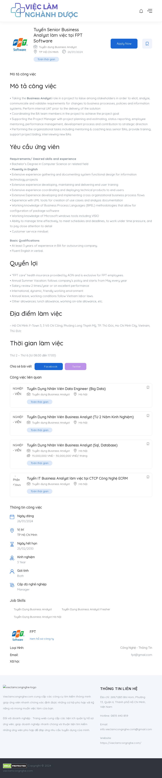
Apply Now (124, 43)
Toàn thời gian (46, 59)
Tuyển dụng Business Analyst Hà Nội (37, 617)
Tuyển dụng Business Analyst (58, 47)
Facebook (50, 366)
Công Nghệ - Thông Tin (136, 648)
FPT (33, 631)
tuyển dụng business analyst (33, 609)
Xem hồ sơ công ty (42, 638)
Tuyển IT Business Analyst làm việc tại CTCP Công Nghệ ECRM (77, 478)
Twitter (76, 366)
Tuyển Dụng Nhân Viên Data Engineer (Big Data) (66, 388)
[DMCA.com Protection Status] (15, 765)
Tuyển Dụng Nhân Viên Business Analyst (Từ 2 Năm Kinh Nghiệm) (80, 417)
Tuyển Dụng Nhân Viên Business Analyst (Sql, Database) (72, 445)
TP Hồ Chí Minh (48, 52)
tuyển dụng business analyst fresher (86, 609)
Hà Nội (83, 394)
